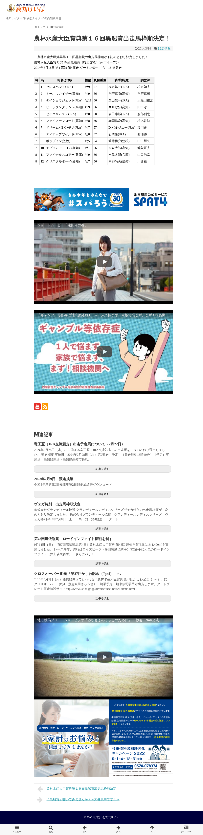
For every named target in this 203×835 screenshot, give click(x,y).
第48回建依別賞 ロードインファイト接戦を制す (73, 539)
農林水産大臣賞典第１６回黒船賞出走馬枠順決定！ (83, 788)
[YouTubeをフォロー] (37, 406)
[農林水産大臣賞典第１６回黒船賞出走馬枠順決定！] (85, 829)
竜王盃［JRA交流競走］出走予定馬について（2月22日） (79, 444)
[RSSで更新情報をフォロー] (45, 406)
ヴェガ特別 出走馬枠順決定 (57, 504)
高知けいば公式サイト (106, 817)
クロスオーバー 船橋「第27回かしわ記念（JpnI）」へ (77, 574)
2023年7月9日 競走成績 (53, 479)
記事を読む (102, 468)
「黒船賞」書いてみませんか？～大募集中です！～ (83, 799)
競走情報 (164, 48)
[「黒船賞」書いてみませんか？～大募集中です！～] (118, 829)
